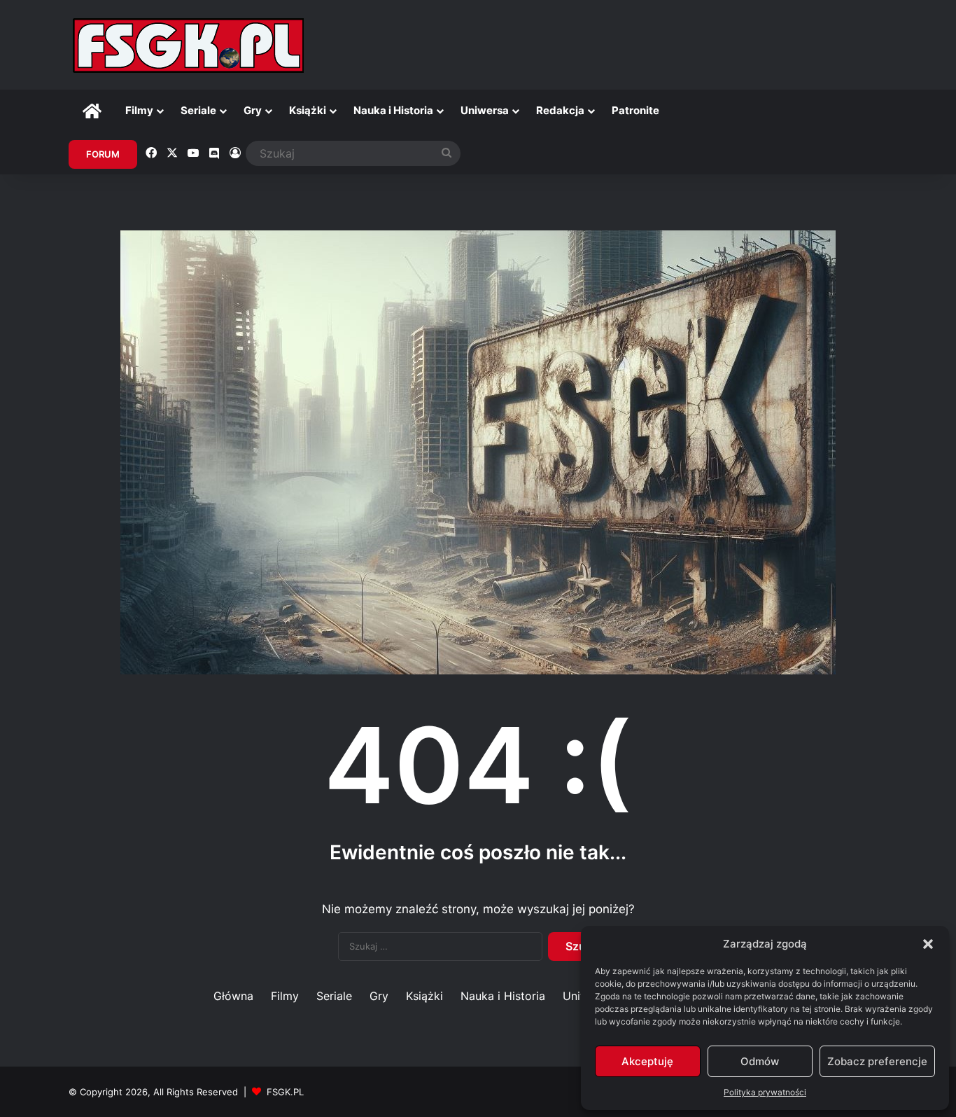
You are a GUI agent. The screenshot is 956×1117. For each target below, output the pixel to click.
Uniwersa (485, 110)
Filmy (139, 110)
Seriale (198, 110)
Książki (307, 110)
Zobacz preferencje (877, 1061)
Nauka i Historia (393, 110)
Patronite (635, 110)
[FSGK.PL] (188, 45)
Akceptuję (647, 1061)
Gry (253, 110)
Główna (233, 996)
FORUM (103, 154)
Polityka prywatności (765, 1092)
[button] (928, 944)
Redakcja (560, 110)
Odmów (759, 1061)
